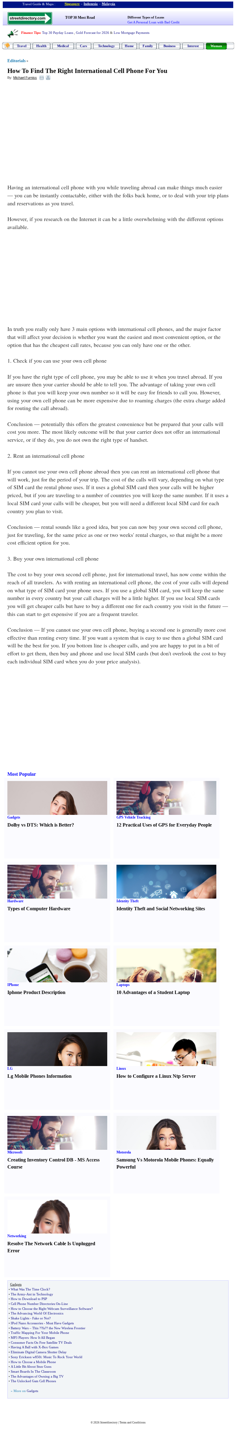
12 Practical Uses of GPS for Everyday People (164, 824)
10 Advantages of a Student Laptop (153, 992)
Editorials (16, 60)
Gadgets (13, 817)
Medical (63, 46)
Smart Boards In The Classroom (33, 1371)
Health (41, 46)
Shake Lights (20, 1318)
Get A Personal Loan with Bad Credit (153, 22)
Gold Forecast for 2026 (92, 32)
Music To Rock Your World (62, 1357)
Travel (21, 46)
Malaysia (108, 4)
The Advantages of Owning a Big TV (37, 1376)
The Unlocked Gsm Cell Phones (33, 1381)
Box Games (50, 1347)
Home (129, 46)
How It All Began (42, 1337)
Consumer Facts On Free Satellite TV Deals (41, 1342)
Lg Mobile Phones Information (39, 1076)
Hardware (15, 901)
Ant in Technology (39, 1294)
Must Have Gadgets (60, 1323)
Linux (121, 1068)
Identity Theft (127, 901)
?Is (43, 1328)
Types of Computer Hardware (38, 908)
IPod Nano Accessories (27, 1323)
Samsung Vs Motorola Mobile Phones (155, 1159)
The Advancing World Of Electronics (37, 1313)
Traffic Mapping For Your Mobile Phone (40, 1332)
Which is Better (55, 824)
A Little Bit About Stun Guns (31, 1366)
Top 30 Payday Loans (57, 32)
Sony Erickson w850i (26, 1357)
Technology (106, 46)
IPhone (13, 985)
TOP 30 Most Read (80, 17)
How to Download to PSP (29, 1299)
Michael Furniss (25, 77)
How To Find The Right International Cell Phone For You (87, 70)
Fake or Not (40, 1318)
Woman (216, 46)
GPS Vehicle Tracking (133, 817)
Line (64, 1304)
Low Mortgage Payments (131, 32)
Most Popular (21, 774)
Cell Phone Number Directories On (35, 1304)
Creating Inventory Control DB (40, 1159)
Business (169, 46)
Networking (16, 1236)
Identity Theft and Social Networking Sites (160, 908)
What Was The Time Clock (30, 1289)
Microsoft (14, 1152)
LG (10, 1068)
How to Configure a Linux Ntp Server (156, 1076)
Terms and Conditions (133, 1422)
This (35, 1328)
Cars (83, 46)
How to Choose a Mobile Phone (33, 1362)
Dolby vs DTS (22, 824)
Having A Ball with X (26, 1347)
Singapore (72, 4)
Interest (193, 46)
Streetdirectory (109, 1422)
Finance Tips (30, 32)
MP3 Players (20, 1337)
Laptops (123, 985)
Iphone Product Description (36, 992)
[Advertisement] (57, 130)
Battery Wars (20, 1328)
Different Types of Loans (146, 17)
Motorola (123, 1152)
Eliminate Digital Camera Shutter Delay (39, 1352)
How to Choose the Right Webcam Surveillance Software (51, 1308)
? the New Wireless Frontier (65, 1328)
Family (148, 46)
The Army (18, 1294)
